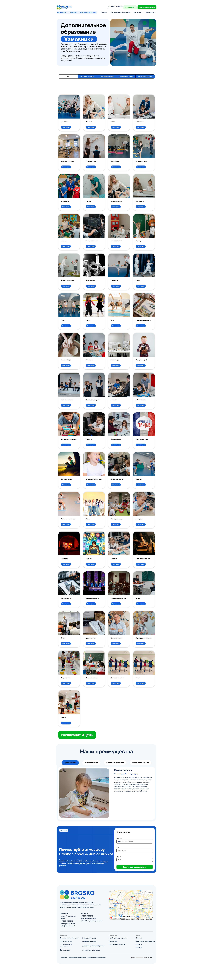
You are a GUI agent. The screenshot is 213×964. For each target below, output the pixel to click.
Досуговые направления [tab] (106, 76)
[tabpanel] (106, 406)
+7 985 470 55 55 (87, 916)
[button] (147, 7)
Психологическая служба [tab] (145, 76)
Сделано (132, 957)
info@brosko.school (68, 926)
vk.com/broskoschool (68, 916)
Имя (117, 847)
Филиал (118, 856)
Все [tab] (68, 76)
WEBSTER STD (148, 957)
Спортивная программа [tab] (87, 76)
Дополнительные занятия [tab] (126, 76)
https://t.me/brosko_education (92, 921)
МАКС (63, 918)
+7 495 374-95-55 (115, 6)
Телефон (119, 838)
